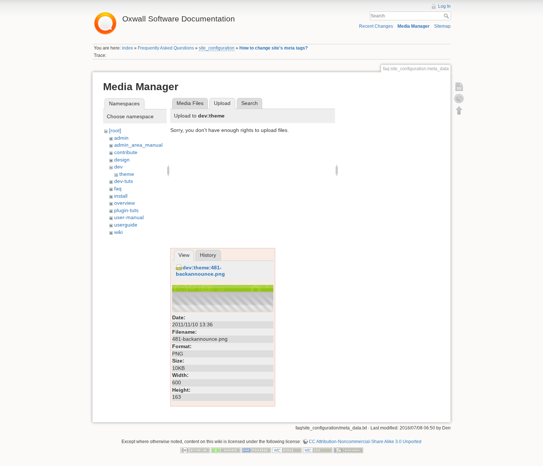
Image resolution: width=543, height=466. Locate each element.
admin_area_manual (138, 145)
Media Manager (413, 26)
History (208, 255)
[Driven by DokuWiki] (348, 450)
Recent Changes (376, 26)
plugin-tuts (126, 210)
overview (124, 203)
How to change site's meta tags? (273, 48)
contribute (125, 152)
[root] (115, 130)
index (127, 48)
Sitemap (442, 26)
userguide (125, 225)
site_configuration (217, 48)
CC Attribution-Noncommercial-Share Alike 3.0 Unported (365, 441)
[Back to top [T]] (459, 110)
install (120, 196)
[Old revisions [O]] (459, 98)
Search (447, 15)
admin (121, 138)
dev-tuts (123, 181)
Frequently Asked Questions (166, 48)
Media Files (190, 103)
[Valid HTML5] (287, 450)
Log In (444, 6)
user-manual (129, 217)
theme (126, 174)
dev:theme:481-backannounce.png (200, 271)
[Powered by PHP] (256, 450)
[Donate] (225, 450)
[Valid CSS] (317, 450)
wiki (118, 232)
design (122, 160)
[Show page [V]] (459, 86)
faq (118, 188)
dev (118, 167)
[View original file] (222, 298)
